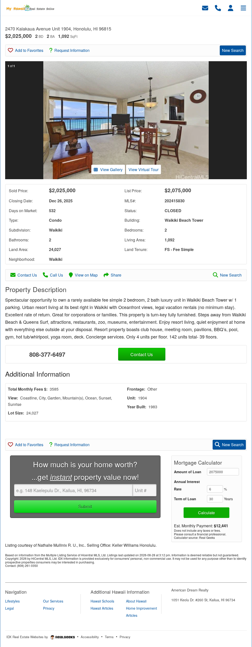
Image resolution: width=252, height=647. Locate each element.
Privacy (125, 636)
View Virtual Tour (143, 169)
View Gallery (111, 169)
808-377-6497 (47, 354)
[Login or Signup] (230, 7)
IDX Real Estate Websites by (27, 636)
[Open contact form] (205, 7)
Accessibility (90, 636)
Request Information (72, 50)
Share (116, 275)
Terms (109, 636)
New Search (233, 50)
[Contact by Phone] (218, 7)
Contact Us (27, 275)
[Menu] (243, 7)
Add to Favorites (29, 50)
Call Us (56, 275)
